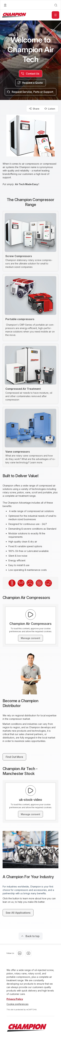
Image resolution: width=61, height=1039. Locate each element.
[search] (56, 5)
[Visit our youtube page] (28, 953)
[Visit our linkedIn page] (20, 953)
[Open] (55, 15)
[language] (5, 5)
